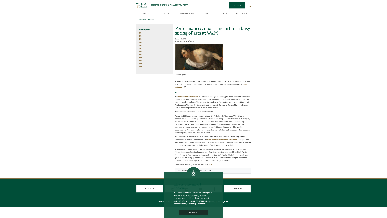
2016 (140, 63)
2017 (140, 60)
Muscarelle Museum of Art (188, 97)
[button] (249, 5)
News (225, 14)
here (210, 165)
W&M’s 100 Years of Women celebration (222, 140)
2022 (140, 45)
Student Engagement (187, 14)
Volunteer (165, 14)
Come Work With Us (241, 14)
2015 (140, 67)
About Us (145, 14)
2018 (154, 20)
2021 (140, 48)
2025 (140, 36)
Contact (149, 189)
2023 (140, 42)
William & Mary (164, 202)
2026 (140, 33)
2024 (140, 39)
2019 (140, 54)
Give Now (237, 5)
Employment (223, 202)
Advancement (142, 20)
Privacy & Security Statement (192, 204)
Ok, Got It (193, 212)
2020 (140, 51)
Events (207, 14)
